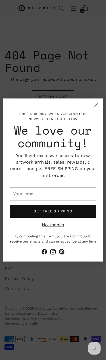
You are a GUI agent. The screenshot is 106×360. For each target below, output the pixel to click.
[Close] (96, 105)
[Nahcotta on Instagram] (53, 253)
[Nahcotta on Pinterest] (61, 253)
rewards (76, 162)
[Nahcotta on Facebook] (44, 253)
